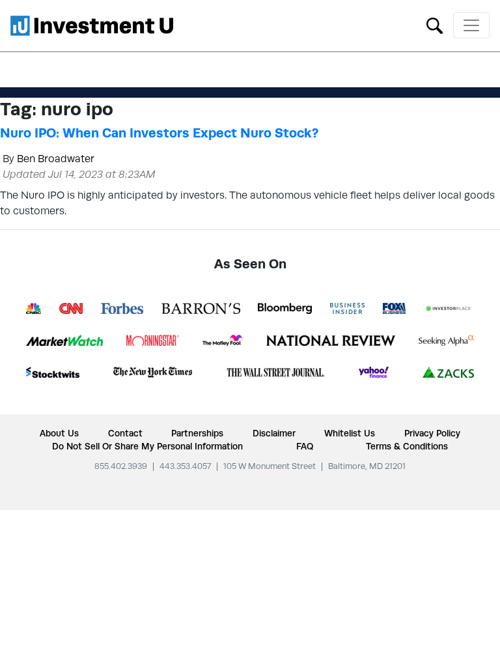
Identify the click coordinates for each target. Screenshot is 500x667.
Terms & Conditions (407, 446)
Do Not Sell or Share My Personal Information (147, 446)
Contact (125, 433)
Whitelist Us (349, 433)
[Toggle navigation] (471, 25)
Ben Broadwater (55, 158)
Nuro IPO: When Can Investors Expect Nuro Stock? (159, 133)
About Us (59, 433)
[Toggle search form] (434, 24)
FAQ (304, 446)
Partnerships (197, 433)
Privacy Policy (432, 433)
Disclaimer (274, 433)
